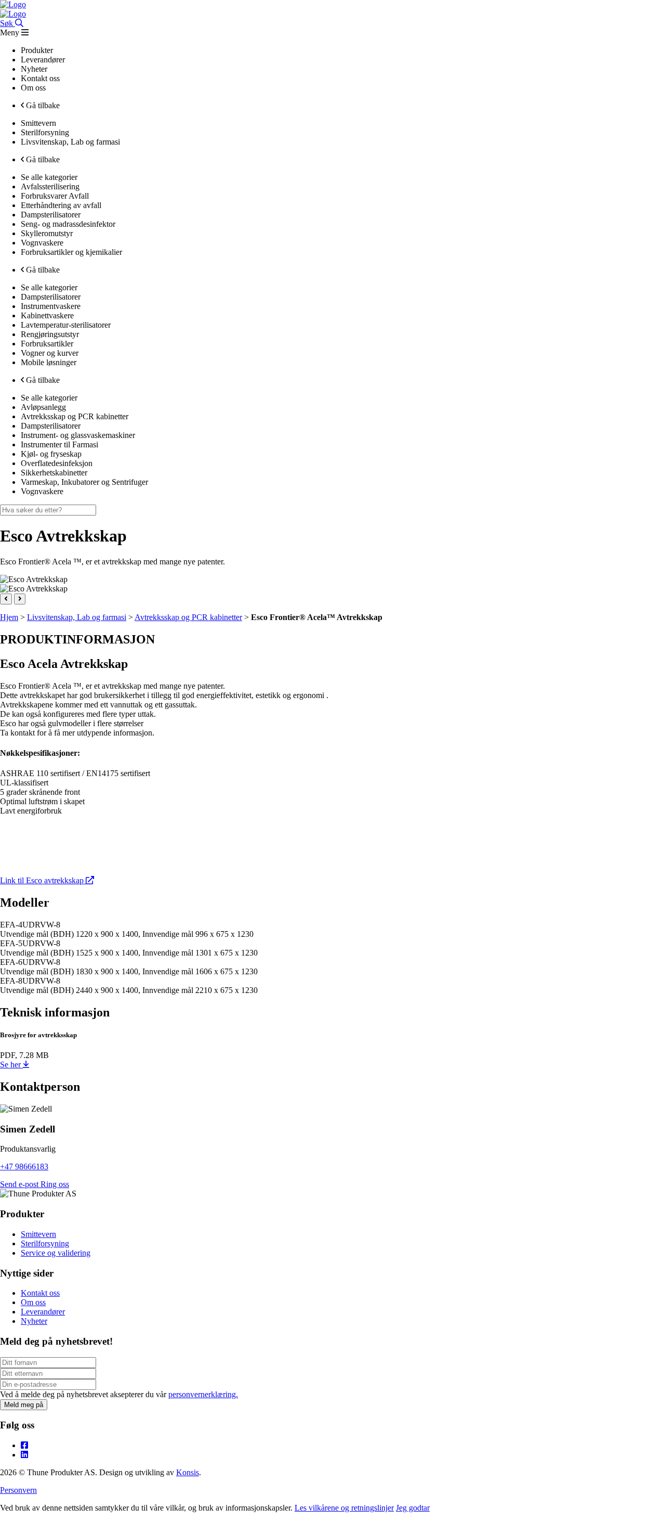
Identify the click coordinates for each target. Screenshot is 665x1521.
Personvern (18, 1490)
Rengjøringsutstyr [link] (50, 334)
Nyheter (34, 1321)
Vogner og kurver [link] (49, 353)
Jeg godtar (413, 1507)
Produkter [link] (37, 50)
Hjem (9, 617)
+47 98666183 (24, 1166)
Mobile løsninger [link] (48, 362)
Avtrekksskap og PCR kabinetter (188, 617)
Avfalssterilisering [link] (50, 186)
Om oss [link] (33, 87)
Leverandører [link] (43, 59)
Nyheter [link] (34, 69)
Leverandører (43, 1311)
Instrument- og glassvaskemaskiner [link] (78, 435)
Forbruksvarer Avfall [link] (55, 195)
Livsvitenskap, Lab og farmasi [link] (70, 141)
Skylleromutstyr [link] (47, 233)
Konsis (187, 1472)
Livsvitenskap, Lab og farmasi (76, 617)
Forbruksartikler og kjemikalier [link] (71, 252)
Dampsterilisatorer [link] (51, 214)
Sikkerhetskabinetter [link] (54, 472)
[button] (6, 599)
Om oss (33, 1302)
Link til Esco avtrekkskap (43, 880)
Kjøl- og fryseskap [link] (51, 453)
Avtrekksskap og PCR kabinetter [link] (74, 416)
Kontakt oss (40, 1292)
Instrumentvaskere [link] (51, 306)
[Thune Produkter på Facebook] (24, 1445)
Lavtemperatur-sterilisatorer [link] (66, 324)
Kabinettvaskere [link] (47, 315)
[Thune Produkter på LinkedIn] (24, 1454)
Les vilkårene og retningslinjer (344, 1507)
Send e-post (20, 1184)
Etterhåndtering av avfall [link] (61, 205)
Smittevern (38, 1234)
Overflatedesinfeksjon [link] (56, 463)
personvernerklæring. (203, 1394)
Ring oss (55, 1184)
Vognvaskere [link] (42, 242)
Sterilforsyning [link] (45, 132)
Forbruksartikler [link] (47, 343)
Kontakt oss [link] (40, 78)
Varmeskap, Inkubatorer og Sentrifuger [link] (84, 482)
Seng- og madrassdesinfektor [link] (68, 224)
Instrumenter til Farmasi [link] (59, 444)
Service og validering (55, 1252)
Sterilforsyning (45, 1243)
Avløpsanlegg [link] (43, 407)
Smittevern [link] (38, 123)
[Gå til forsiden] (13, 4)
